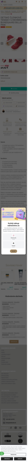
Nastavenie (13, 454)
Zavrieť (13, 251)
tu (15, 451)
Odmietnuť (7, 458)
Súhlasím (20, 458)
